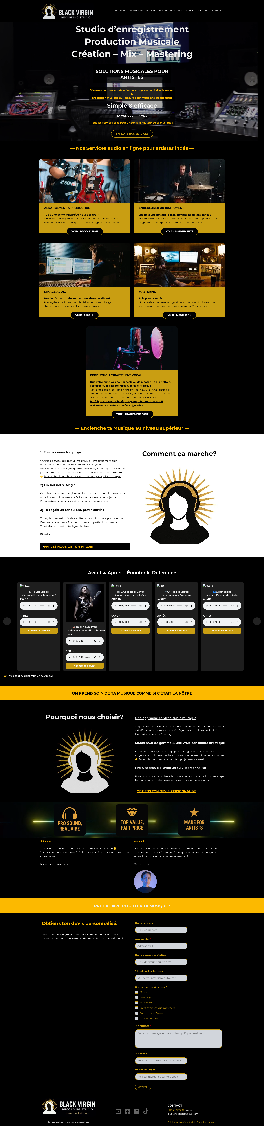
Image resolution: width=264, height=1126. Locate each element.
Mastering (176, 10)
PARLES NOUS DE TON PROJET (69, 546)
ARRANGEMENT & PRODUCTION (67, 208)
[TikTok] (146, 1111)
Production (120, 10)
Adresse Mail (143, 939)
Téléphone (141, 1053)
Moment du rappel (145, 1070)
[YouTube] (118, 1111)
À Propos (216, 10)
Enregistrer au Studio (151, 1013)
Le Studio (202, 10)
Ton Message (143, 1026)
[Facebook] (127, 1111)
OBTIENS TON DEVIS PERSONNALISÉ (166, 791)
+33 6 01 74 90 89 (176, 1110)
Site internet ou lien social (149, 971)
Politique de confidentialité (181, 1122)
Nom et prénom (144, 923)
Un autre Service (149, 1018)
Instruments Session (142, 10)
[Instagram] (136, 1111)
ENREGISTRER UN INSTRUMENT (161, 208)
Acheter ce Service (39, 630)
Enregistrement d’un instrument (157, 1008)
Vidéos (189, 10)
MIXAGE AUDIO (55, 291)
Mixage (162, 10)
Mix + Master (146, 1002)
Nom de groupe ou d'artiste (150, 955)
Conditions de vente (207, 1122)
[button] (132, 134)
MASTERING (147, 291)
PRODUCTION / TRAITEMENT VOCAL (116, 375)
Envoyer (143, 1086)
